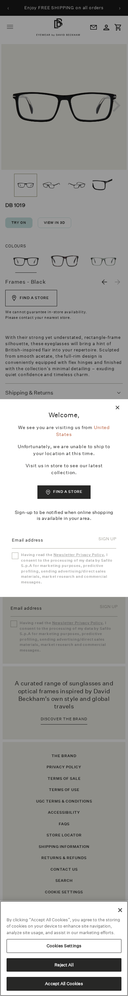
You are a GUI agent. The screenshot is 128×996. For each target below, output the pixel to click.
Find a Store (67, 491)
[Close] (120, 910)
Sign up (107, 539)
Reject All (63, 965)
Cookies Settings (64, 946)
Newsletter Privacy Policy (78, 554)
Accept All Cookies (64, 983)
